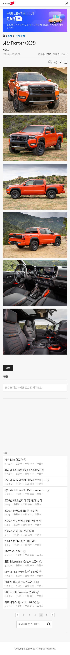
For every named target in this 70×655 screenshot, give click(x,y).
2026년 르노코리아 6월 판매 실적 (23, 520)
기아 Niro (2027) (14, 459)
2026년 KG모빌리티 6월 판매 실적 (23, 500)
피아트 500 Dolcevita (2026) (20, 592)
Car (10, 36)
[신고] (65, 62)
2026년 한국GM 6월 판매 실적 (21, 510)
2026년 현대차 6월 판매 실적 (20, 541)
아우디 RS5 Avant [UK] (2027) (21, 571)
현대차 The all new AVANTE (20, 582)
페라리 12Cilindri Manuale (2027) (22, 470)
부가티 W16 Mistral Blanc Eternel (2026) (25, 480)
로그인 (66, 3)
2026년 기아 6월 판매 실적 (19, 531)
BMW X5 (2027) (13, 551)
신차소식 (20, 36)
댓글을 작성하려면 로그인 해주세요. (23, 387)
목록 (8, 368)
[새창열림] (10, 3)
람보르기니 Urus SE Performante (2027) (25, 490)
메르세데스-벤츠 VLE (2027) (20, 602)
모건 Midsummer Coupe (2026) (22, 561)
